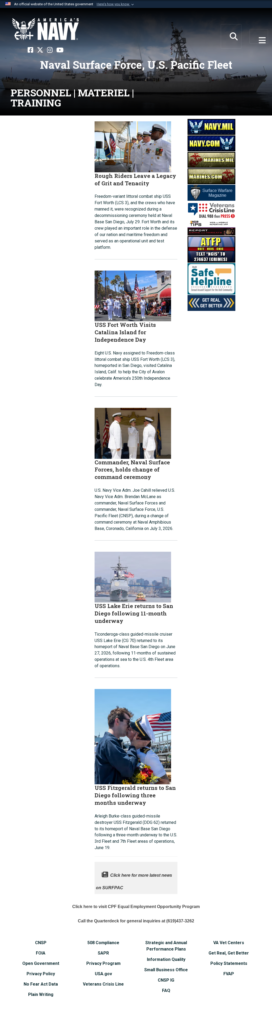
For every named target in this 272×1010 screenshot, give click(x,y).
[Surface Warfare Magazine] (211, 192)
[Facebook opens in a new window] (30, 50)
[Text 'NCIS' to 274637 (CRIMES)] (211, 249)
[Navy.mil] (211, 126)
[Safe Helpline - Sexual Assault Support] (211, 278)
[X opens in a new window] (40, 50)
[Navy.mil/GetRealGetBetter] (211, 302)
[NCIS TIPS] (211, 227)
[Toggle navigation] (258, 36)
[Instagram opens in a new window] (50, 50)
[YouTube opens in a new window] (59, 50)
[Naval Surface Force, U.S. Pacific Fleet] (45, 29)
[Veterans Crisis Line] (211, 210)
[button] (116, 4)
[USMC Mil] (211, 159)
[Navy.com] (211, 143)
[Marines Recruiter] (211, 176)
